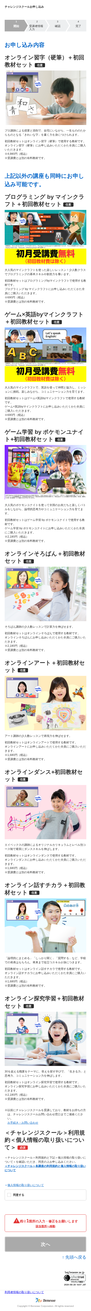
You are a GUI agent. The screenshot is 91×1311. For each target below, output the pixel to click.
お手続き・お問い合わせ (22, 1122)
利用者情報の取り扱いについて (24, 1292)
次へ (45, 1244)
